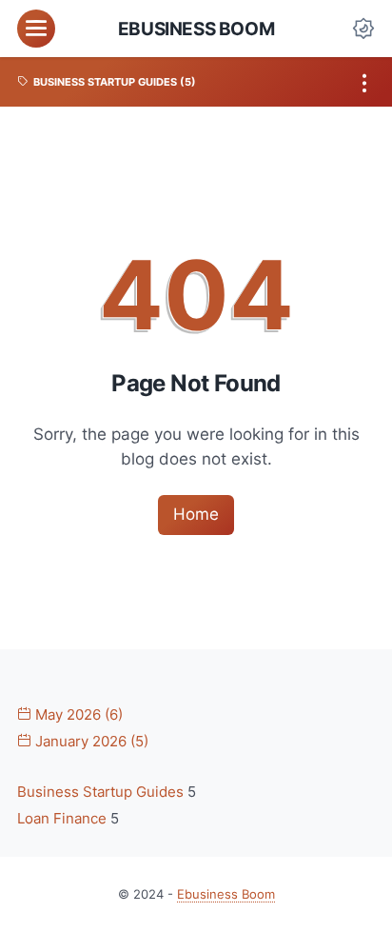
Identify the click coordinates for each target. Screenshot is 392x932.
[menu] (36, 29)
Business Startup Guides (102, 792)
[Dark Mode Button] (363, 28)
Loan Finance (63, 818)
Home (196, 514)
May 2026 (77, 715)
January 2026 (89, 741)
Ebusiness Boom (196, 28)
